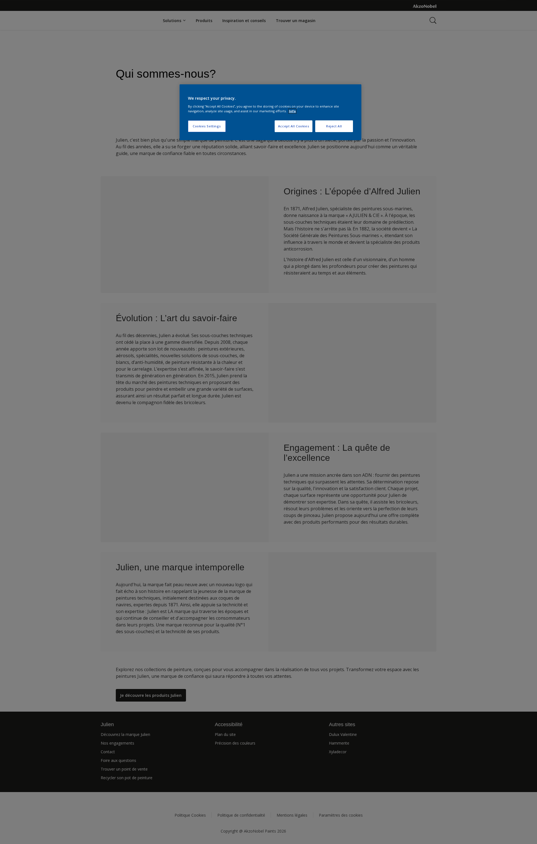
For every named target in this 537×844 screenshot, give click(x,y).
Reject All (334, 126)
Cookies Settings (207, 126)
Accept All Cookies (293, 126)
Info (292, 111)
